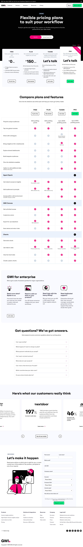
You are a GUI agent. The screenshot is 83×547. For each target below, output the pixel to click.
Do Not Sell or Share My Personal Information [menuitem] (71, 522)
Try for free (12, 81)
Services (18, 5)
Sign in (69, 5)
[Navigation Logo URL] (3, 5)
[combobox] (79, 45)
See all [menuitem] (61, 524)
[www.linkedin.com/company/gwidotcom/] (73, 531)
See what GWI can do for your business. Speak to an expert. (19, 1)
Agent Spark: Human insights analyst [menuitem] (10, 517)
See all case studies (41, 436)
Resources (33, 5)
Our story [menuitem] (52, 515)
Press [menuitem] (51, 520)
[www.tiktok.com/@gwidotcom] (78, 531)
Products (10, 5)
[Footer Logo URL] (5, 541)
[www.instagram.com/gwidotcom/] (75, 531)
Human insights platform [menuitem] (7, 515)
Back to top (6, 530)
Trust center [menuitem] (53, 524)
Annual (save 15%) (47, 37)
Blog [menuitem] (41, 515)
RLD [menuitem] (24, 515)
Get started (31, 81)
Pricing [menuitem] (41, 5)
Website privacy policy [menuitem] (65, 517)
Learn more (41, 426)
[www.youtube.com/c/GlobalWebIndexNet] (81, 531)
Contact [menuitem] (52, 522)
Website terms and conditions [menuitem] (67, 515)
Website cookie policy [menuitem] (65, 520)
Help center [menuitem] (43, 520)
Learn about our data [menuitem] (6, 520)
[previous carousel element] (22, 436)
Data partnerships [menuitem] (27, 520)
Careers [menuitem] (52, 517)
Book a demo (77, 5)
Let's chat (50, 81)
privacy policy (55, 499)
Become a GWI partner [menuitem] (29, 522)
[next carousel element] (60, 436)
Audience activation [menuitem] (28, 517)
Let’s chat (61, 113)
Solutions (25, 5)
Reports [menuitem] (42, 517)
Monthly (36, 37)
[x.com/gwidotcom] (70, 531)
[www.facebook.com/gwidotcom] (67, 531)
